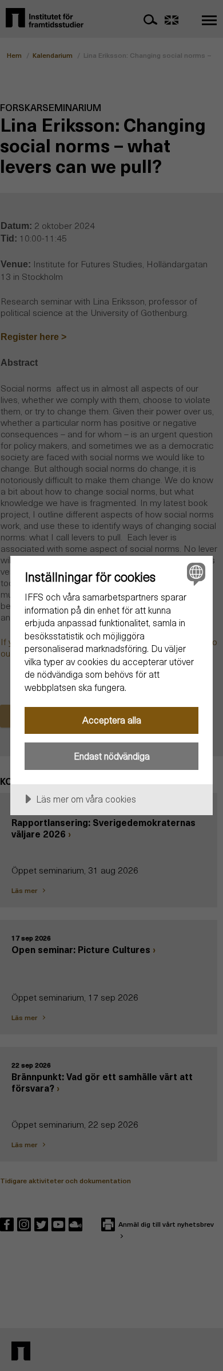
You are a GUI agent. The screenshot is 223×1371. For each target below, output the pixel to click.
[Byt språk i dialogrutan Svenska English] (195, 574)
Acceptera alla (111, 720)
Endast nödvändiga (112, 756)
